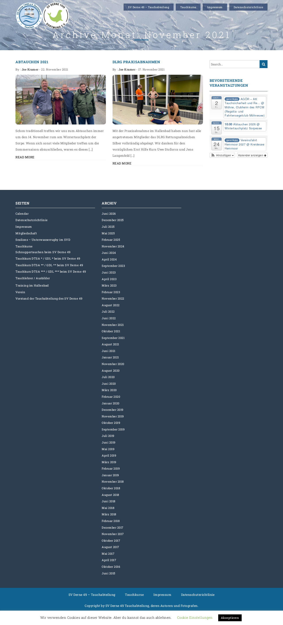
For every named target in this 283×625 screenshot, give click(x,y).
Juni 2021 (108, 351)
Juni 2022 (109, 318)
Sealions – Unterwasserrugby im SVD (42, 240)
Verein (20, 292)
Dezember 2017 (112, 527)
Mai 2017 (108, 554)
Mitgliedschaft (26, 233)
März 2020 (109, 390)
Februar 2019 (111, 468)
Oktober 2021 (111, 331)
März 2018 (109, 514)
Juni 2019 (108, 442)
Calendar (22, 214)
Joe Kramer (30, 69)
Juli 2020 (108, 377)
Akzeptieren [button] (230, 618)
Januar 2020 (110, 403)
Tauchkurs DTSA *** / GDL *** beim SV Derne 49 (50, 271)
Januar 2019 (110, 475)
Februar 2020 (111, 397)
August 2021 (110, 344)
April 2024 (109, 259)
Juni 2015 (108, 573)
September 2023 (113, 266)
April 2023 (109, 279)
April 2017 (109, 560)
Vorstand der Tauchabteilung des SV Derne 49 (48, 298)
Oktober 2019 (111, 423)
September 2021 (113, 338)
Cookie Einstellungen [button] (195, 617)
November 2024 (113, 246)
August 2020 (111, 371)
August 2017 (110, 547)
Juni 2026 (109, 214)
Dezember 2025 (113, 220)
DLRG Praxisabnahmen (136, 61)
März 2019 (109, 462)
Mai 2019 (108, 449)
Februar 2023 (111, 292)
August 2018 (110, 495)
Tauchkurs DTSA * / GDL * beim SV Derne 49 (47, 258)
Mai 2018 (108, 508)
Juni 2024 (109, 253)
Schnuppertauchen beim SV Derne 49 (43, 252)
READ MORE (24, 157)
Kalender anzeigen (251, 155)
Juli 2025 (108, 227)
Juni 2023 (109, 272)
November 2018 (113, 482)
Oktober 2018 (111, 488)
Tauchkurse (188, 7)
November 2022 (113, 298)
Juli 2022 (108, 311)
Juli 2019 (108, 436)
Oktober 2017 (111, 541)
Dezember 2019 (112, 410)
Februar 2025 (111, 240)
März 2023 (109, 285)
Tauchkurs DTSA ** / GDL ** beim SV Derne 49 (49, 265)
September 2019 (113, 429)
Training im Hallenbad (32, 285)
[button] (222, 155)
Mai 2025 (108, 233)
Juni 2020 (109, 384)
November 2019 (113, 416)
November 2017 (113, 534)
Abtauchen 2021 (31, 61)
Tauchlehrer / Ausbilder (32, 278)
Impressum (215, 7)
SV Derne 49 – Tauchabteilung (148, 7)
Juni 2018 (108, 501)
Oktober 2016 (111, 567)
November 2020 (113, 364)
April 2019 (109, 455)
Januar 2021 (110, 357)
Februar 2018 (111, 521)
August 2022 (111, 305)
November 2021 (113, 325)
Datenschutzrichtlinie (248, 7)
